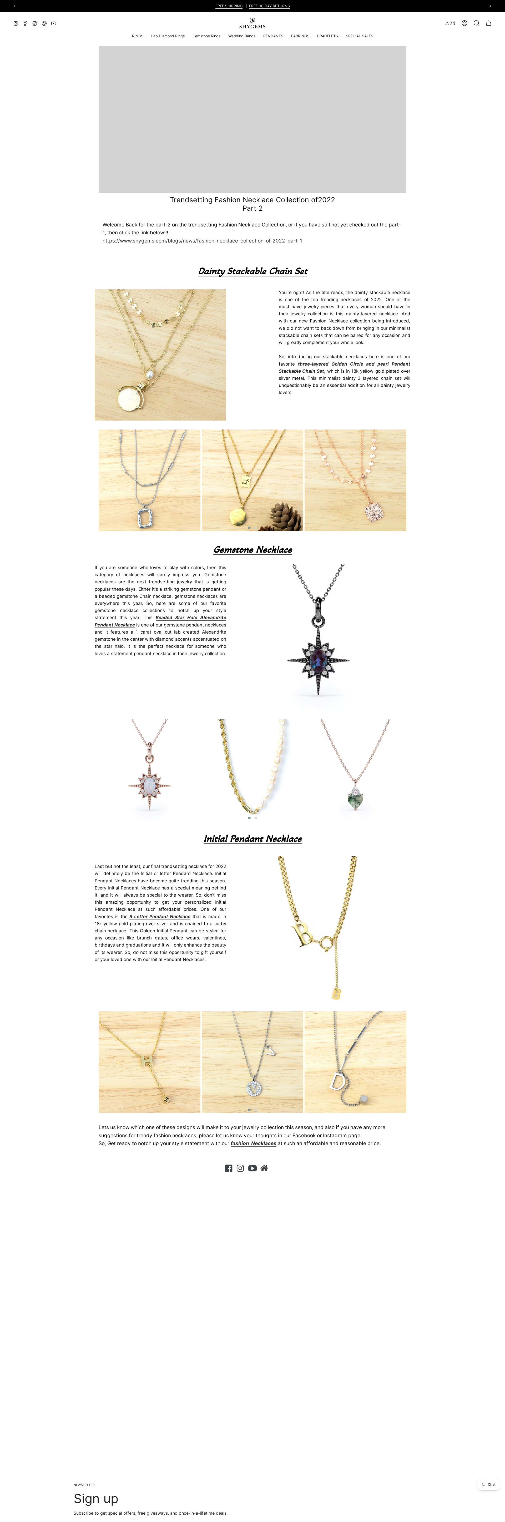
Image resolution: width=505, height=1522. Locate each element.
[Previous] (15, 6)
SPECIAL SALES (218, 6)
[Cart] (489, 23)
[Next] (489, 6)
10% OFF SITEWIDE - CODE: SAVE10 (269, 6)
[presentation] (91, 480)
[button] (206, 36)
